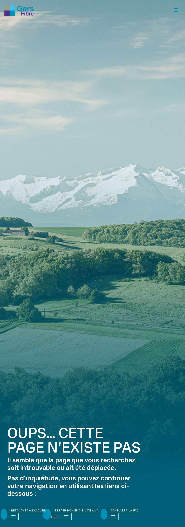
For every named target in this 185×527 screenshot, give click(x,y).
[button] (176, 10)
